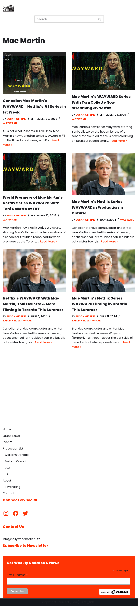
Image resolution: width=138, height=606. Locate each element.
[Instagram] (6, 513)
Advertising (12, 487)
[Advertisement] (69, 398)
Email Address (17, 575)
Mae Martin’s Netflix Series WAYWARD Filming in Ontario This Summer (99, 304)
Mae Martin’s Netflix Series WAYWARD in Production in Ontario (97, 207)
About (7, 480)
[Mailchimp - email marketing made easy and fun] (114, 594)
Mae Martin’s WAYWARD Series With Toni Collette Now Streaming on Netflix (101, 102)
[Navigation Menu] (131, 7)
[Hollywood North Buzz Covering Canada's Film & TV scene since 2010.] (8, 7)
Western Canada (16, 455)
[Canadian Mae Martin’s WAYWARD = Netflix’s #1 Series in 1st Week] (34, 73)
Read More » (118, 141)
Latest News (11, 436)
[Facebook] (15, 513)
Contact (9, 493)
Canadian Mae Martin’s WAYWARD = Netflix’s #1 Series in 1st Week (34, 106)
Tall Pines (10, 320)
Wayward (10, 123)
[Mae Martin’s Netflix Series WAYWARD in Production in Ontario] (103, 174)
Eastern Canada (15, 461)
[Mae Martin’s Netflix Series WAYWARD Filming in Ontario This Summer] (103, 270)
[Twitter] (25, 513)
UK (6, 474)
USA (7, 468)
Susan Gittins (16, 119)
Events (7, 442)
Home (7, 429)
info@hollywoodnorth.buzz (21, 539)
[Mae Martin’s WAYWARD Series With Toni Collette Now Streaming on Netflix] (103, 71)
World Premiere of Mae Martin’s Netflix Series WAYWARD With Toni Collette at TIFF (33, 203)
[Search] (100, 19)
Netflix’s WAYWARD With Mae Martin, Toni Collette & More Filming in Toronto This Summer (33, 304)
